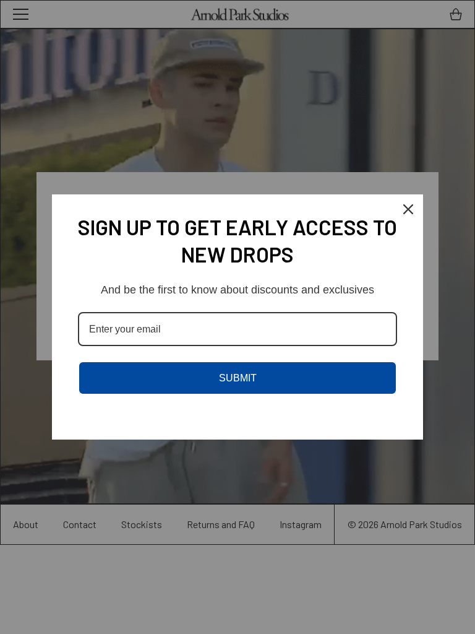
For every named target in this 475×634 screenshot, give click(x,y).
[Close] (408, 209)
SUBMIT (238, 378)
